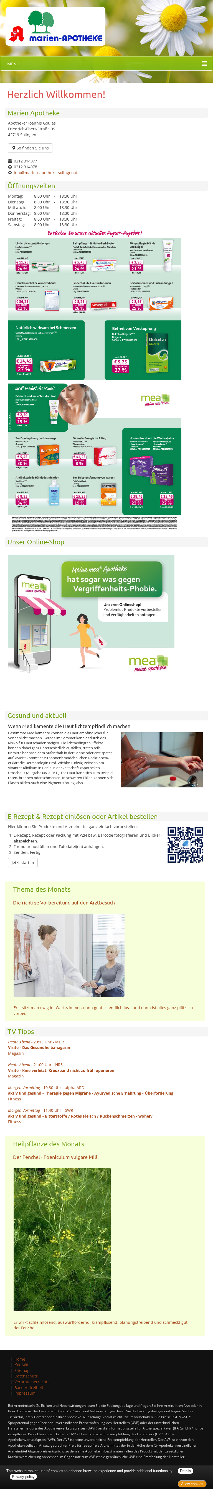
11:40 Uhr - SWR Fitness (80, 1116)
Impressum (25, 1393)
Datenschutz (26, 1376)
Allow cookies (192, 1484)
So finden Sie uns (32, 148)
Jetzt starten (23, 862)
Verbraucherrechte (32, 1381)
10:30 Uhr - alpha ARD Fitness (90, 1093)
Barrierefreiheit (28, 1387)
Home (19, 1359)
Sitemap (22, 1370)
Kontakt (21, 1364)
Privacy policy (23, 1477)
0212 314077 (25, 161)
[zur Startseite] (52, 22)
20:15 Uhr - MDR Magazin (39, 1047)
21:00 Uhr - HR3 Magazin (61, 1070)
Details (185, 1471)
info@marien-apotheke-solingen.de (47, 172)
